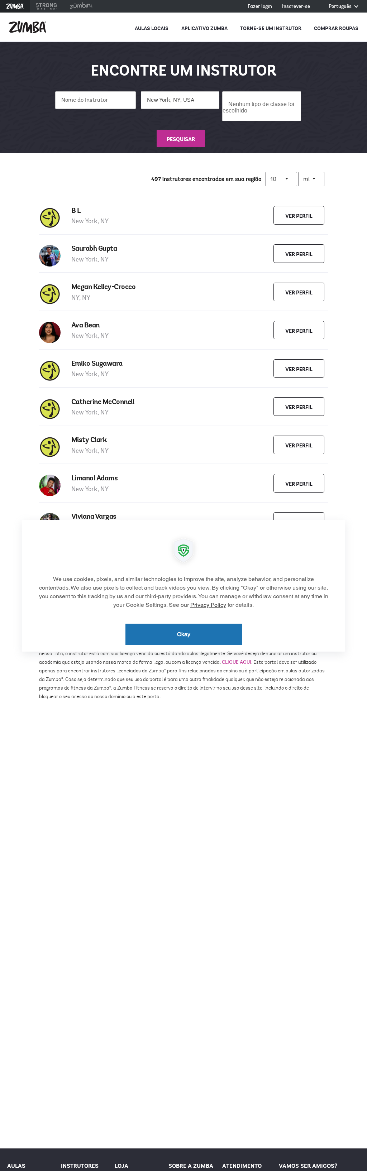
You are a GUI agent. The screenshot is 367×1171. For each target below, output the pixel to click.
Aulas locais (151, 28)
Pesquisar (181, 139)
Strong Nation (46, 6)
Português (341, 6)
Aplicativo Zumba (204, 28)
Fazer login (260, 6)
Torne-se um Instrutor (270, 28)
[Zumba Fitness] (27, 27)
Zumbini (81, 6)
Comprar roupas (336, 28)
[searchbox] (261, 110)
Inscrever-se (296, 6)
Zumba (15, 6)
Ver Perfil (299, 216)
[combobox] (261, 106)
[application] (183, 586)
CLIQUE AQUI (236, 662)
